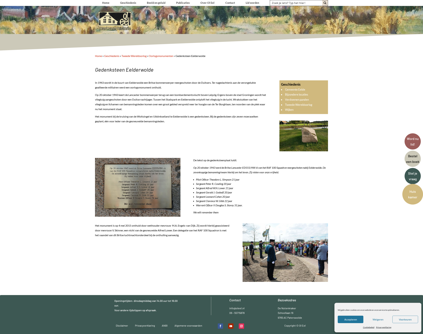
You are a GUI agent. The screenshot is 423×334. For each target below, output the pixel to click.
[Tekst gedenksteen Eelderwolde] (137, 215)
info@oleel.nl (237, 308)
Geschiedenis (128, 3)
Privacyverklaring (383, 327)
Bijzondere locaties (296, 94)
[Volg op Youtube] (230, 326)
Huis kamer (412, 194)
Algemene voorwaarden (188, 325)
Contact (230, 3)
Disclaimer (122, 325)
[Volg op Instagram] (241, 326)
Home (105, 3)
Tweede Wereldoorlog (298, 104)
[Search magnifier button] (325, 3)
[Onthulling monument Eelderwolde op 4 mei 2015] (285, 280)
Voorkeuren (405, 319)
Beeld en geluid (156, 3)
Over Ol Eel (207, 3)
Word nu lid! (413, 141)
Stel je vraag (412, 176)
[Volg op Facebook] (220, 326)
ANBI (165, 325)
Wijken (289, 109)
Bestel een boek (412, 159)
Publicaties (183, 3)
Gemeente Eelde (295, 89)
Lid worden (252, 3)
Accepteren (350, 319)
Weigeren (378, 319)
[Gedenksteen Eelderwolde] (303, 150)
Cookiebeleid (368, 327)
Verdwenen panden (297, 99)
